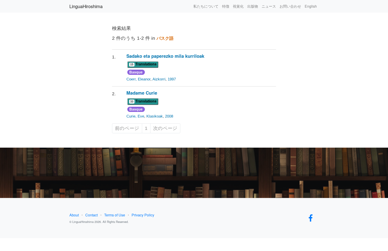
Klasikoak (154, 116)
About (74, 215)
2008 (169, 116)
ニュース (269, 6)
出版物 (252, 6)
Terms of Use (114, 215)
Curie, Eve (135, 116)
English (311, 6)
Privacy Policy (143, 215)
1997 (172, 79)
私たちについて (205, 6)
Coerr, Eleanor (138, 79)
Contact (91, 215)
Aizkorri (158, 79)
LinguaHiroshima (86, 6)
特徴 (225, 6)
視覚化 (238, 6)
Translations (143, 64)
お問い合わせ (290, 6)
